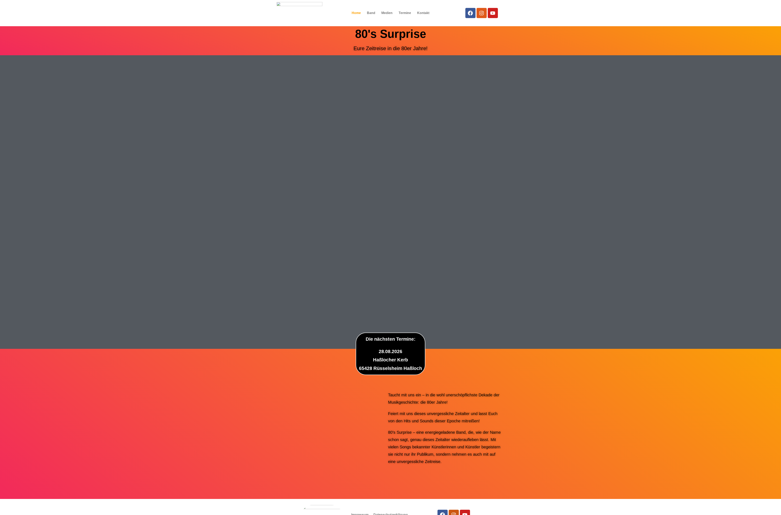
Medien (387, 13)
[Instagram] (482, 13)
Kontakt (423, 13)
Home (356, 13)
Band (371, 13)
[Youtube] (493, 13)
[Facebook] (470, 13)
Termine (405, 13)
